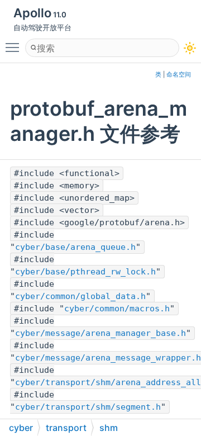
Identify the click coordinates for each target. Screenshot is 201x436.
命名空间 (178, 74)
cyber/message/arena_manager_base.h (100, 333)
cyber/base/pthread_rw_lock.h (85, 272)
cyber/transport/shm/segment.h (88, 407)
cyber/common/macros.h (117, 309)
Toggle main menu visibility (14, 47)
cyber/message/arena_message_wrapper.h (108, 358)
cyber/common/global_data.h (80, 296)
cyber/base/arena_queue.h (75, 247)
